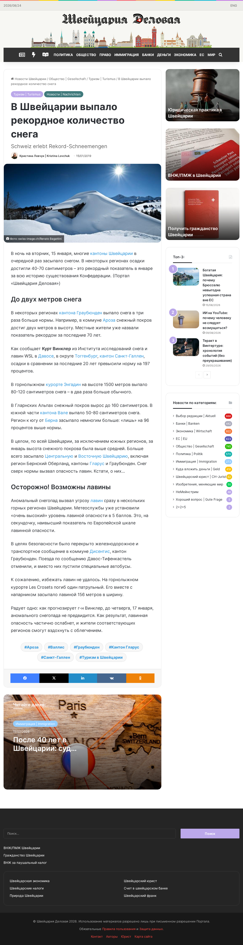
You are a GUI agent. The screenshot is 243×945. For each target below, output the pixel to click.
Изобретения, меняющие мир (199, 484)
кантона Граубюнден (80, 312)
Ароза (109, 320)
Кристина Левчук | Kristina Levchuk (44, 156)
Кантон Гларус (125, 647)
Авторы (112, 936)
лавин (96, 500)
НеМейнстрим (187, 492)
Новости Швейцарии (30, 79)
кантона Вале (54, 412)
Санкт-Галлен (56, 657)
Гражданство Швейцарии (24, 855)
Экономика (185, 55)
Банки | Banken (188, 423)
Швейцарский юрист (140, 881)
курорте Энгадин (63, 384)
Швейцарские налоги (27, 888)
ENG (233, 5)
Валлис (57, 647)
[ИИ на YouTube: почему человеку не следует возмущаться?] (186, 319)
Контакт (97, 936)
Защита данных (151, 929)
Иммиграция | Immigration (35, 724)
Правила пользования (119, 929)
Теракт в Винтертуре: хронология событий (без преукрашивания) (217, 350)
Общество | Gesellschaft (67, 79)
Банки (148, 55)
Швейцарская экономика (30, 881)
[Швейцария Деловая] (121, 29)
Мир (211, 55)
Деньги (164, 55)
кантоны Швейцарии (111, 253)
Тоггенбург (86, 355)
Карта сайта (143, 936)
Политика (63, 55)
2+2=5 (181, 507)
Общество (86, 55)
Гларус (97, 463)
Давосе (46, 355)
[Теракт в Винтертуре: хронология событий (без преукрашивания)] (186, 347)
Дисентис (100, 551)
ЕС (202, 55)
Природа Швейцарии (26, 896)
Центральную (59, 456)
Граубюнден (87, 647)
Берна (51, 420)
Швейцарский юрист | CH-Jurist (201, 477)
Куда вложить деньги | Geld (198, 469)
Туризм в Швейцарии (102, 657)
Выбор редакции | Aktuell (195, 416)
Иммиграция (126, 55)
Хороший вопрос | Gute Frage (199, 499)
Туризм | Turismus (102, 79)
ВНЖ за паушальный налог (25, 863)
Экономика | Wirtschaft (194, 431)
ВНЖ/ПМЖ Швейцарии (22, 848)
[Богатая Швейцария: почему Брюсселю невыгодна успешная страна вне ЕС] (186, 277)
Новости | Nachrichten (64, 94)
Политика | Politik (189, 454)
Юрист (126, 936)
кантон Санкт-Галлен (122, 355)
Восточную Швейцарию (103, 456)
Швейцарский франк (140, 896)
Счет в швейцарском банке (146, 888)
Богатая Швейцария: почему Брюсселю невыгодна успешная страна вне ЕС (217, 285)
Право (105, 55)
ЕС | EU (181, 439)
